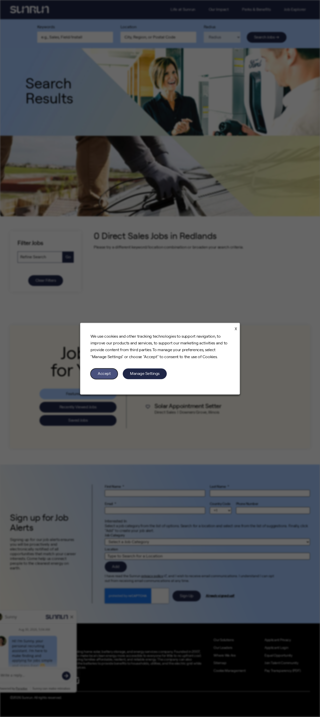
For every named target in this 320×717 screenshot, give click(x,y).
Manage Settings (145, 373)
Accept (104, 373)
